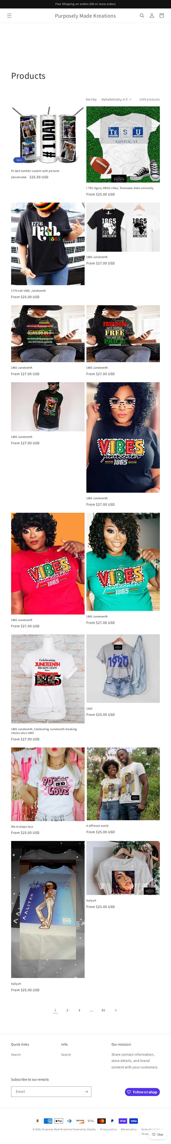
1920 (89, 708)
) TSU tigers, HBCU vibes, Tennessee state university (119, 188)
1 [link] (55, 1010)
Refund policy (129, 1129)
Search (16, 1055)
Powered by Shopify (84, 1129)
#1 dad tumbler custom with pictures (35, 171)
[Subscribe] (86, 1091)
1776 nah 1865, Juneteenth (28, 291)
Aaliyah (16, 984)
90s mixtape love (22, 826)
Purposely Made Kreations (57, 1129)
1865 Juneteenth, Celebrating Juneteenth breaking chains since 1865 (44, 731)
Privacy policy (108, 1129)
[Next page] (115, 1010)
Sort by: (91, 99)
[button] (9, 16)
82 (103, 1010)
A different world (97, 826)
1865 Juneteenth (97, 257)
